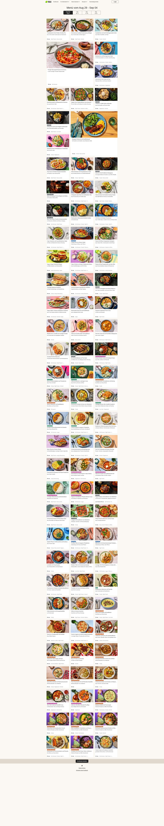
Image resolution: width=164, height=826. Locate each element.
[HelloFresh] (48, 2)
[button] (68, 13)
